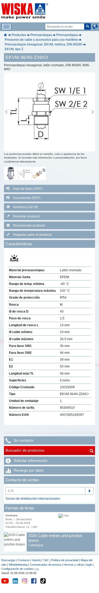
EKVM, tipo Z (14, 49)
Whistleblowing (18, 564)
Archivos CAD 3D (25, 207)
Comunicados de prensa (45, 564)
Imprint (36, 560)
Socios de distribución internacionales (33, 498)
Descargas (8, 560)
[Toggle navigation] (6, 26)
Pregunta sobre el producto (32, 235)
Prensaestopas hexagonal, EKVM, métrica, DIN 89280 (43, 44)
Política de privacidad (64, 560)
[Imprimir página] (37, 568)
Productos (19, 35)
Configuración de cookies (17, 568)
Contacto (24, 560)
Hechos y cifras (74, 564)
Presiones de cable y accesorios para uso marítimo (41, 40)
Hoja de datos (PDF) (27, 189)
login (89, 564)
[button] (6, 112)
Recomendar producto (29, 225)
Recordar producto (26, 216)
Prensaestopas (41, 35)
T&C (46, 560)
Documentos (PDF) (26, 198)
